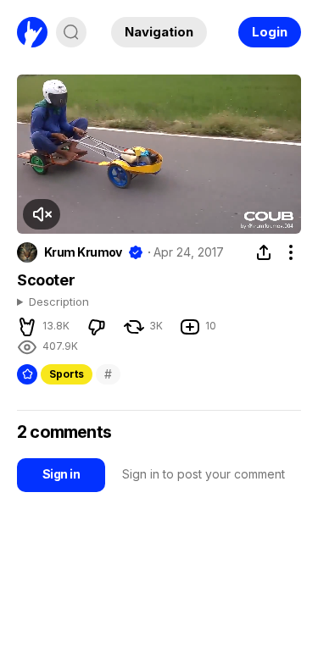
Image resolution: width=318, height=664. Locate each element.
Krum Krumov (83, 252)
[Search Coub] (71, 32)
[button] (41, 214)
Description (59, 302)
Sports (66, 374)
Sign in (61, 474)
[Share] (264, 252)
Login (269, 32)
